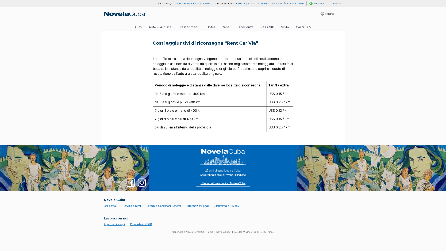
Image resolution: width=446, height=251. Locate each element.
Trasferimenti (188, 27)
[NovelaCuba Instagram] (142, 182)
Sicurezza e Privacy (226, 206)
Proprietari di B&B (141, 224)
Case (226, 27)
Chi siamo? (110, 206)
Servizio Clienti (132, 206)
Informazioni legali (198, 206)
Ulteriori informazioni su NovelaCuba (223, 183)
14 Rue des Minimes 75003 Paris (192, 3)
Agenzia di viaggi (114, 224)
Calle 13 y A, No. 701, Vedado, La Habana (259, 3)
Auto (138, 27)
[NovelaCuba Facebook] (131, 182)
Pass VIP (267, 27)
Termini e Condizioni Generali (163, 206)
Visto (285, 27)
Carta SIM (304, 27)
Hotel (210, 27)
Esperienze (245, 27)
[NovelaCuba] (124, 13)
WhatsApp (319, 3)
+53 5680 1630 (295, 3)
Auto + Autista (160, 27)
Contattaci (336, 3)
